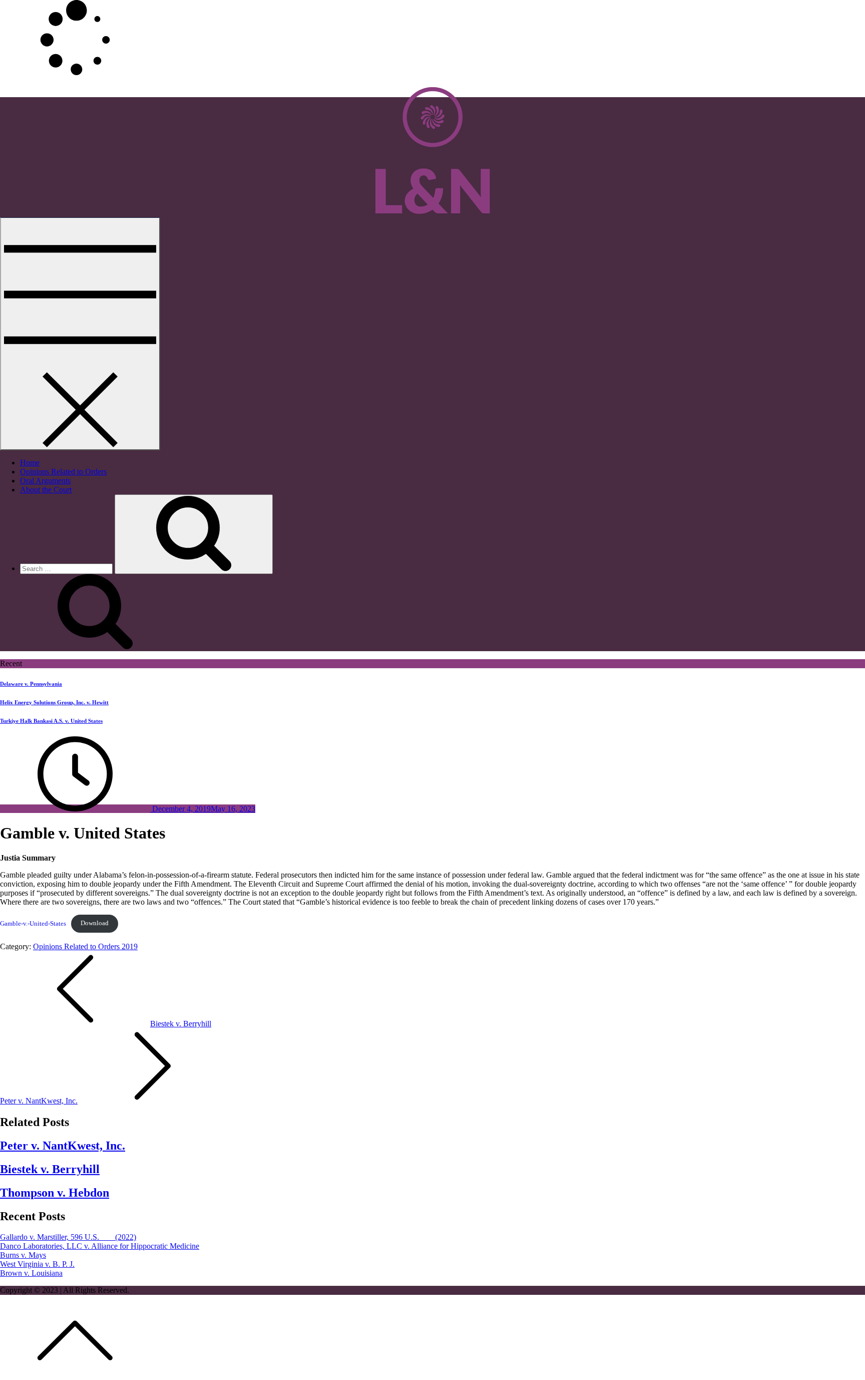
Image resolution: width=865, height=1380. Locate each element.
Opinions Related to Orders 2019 (85, 946)
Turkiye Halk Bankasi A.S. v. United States (51, 721)
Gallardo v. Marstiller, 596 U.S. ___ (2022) (68, 1237)
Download (95, 923)
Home (30, 462)
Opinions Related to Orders (63, 471)
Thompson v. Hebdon (54, 1192)
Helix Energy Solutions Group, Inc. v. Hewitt (54, 702)
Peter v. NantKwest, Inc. (62, 1145)
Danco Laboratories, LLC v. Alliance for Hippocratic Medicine (99, 1246)
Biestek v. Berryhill (50, 1169)
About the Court (46, 489)
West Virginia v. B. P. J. (37, 1264)
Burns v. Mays (23, 1255)
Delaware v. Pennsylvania (31, 684)
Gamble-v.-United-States (33, 923)
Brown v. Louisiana (31, 1273)
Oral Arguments (45, 480)
